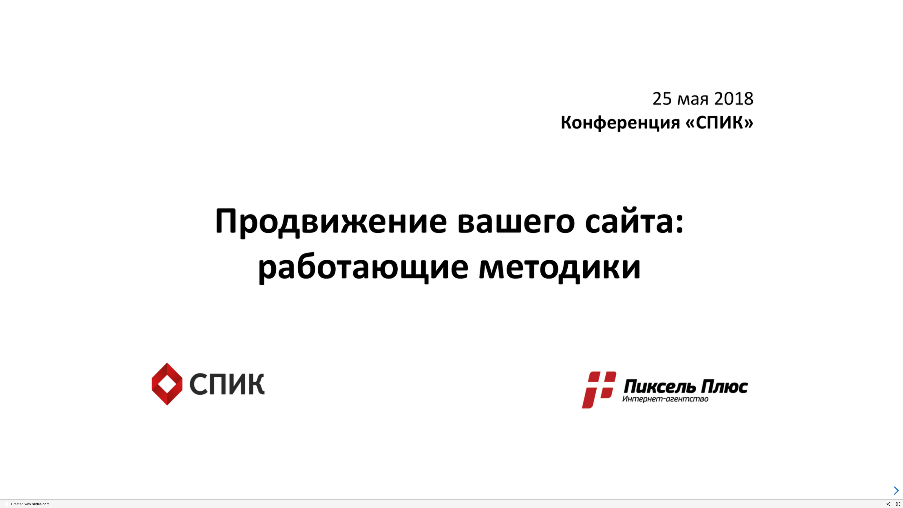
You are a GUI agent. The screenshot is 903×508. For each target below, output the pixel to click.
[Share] (888, 504)
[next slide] (895, 490)
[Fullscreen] (898, 504)
